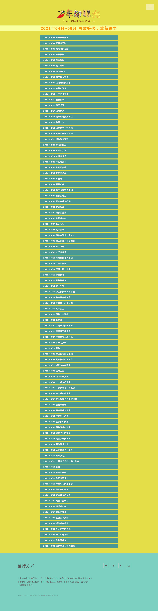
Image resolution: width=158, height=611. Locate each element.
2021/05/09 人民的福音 (54, 252)
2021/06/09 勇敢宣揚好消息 (57, 427)
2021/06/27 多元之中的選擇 (57, 529)
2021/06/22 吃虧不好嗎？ (56, 500)
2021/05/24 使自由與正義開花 (58, 337)
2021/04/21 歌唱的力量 (54, 150)
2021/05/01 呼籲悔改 (53, 207)
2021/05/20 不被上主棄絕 (56, 314)
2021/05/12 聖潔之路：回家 (57, 269)
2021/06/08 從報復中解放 (56, 421)
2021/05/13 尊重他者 (53, 275)
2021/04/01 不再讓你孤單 (56, 37)
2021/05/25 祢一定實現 (54, 342)
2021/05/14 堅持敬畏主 (54, 280)
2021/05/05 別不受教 (53, 229)
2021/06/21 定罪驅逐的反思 (57, 495)
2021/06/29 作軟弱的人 (54, 540)
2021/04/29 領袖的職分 (54, 195)
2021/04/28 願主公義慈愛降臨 (58, 190)
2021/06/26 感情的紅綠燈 (56, 523)
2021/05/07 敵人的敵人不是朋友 (59, 241)
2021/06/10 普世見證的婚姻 (57, 433)
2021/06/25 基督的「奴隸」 (57, 517)
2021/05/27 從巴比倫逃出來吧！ (59, 354)
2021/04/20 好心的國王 (54, 145)
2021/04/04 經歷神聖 (53, 54)
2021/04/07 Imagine (54, 71)
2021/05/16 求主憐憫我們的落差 (59, 291)
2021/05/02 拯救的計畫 (54, 212)
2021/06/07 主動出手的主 (56, 416)
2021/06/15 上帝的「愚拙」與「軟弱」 (62, 461)
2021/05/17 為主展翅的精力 (57, 297)
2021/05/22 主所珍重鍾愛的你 (58, 325)
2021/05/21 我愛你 (52, 320)
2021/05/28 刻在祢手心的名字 (58, 359)
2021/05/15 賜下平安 (53, 286)
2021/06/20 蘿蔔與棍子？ (56, 489)
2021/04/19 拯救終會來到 (56, 139)
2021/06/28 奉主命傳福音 (56, 534)
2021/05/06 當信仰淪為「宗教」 (59, 235)
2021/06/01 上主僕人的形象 (57, 382)
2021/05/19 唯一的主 (53, 308)
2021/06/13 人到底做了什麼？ (58, 450)
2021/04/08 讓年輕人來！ (56, 77)
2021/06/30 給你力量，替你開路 (59, 546)
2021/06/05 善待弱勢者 (54, 404)
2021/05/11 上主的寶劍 (54, 263)
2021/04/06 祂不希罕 (53, 65)
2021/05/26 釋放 (51, 348)
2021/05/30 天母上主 (53, 371)
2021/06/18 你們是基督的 (56, 478)
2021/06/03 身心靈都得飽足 (57, 393)
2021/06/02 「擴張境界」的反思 (59, 387)
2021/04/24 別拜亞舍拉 (54, 167)
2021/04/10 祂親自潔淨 (54, 88)
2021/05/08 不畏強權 (53, 246)
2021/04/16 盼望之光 (53, 122)
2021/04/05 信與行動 (53, 60)
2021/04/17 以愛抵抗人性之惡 (58, 128)
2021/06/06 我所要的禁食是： (58, 410)
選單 (150, 7)
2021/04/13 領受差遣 (53, 105)
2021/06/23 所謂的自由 (54, 506)
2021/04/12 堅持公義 (53, 99)
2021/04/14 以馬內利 (53, 111)
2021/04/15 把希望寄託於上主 (58, 116)
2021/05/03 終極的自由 (54, 218)
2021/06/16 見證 (51, 467)
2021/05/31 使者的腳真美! (56, 376)
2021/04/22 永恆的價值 (54, 156)
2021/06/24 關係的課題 (54, 512)
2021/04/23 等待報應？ (54, 162)
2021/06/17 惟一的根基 (54, 472)
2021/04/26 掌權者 (52, 178)
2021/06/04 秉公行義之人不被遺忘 (60, 399)
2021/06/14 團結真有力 (54, 455)
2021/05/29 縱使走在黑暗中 (57, 365)
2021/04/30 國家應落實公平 (57, 201)
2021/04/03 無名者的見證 (56, 49)
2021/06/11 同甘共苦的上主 (57, 438)
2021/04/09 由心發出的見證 (57, 82)
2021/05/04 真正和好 (53, 224)
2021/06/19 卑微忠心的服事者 (58, 484)
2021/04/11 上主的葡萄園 (56, 94)
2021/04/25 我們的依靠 (54, 173)
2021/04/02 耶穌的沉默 (54, 43)
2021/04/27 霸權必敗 (53, 184)
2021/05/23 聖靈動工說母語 (57, 331)
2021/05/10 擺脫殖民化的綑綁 (58, 258)
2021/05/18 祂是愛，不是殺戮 (58, 303)
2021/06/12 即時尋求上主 (56, 444)
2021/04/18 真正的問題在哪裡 (58, 133)
